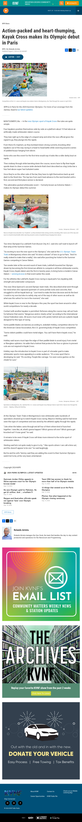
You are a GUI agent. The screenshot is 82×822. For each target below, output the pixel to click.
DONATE (73, 3)
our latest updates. (25, 110)
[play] (6, 10)
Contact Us (50, 791)
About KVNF (35, 791)
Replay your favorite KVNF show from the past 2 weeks (41, 688)
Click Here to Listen (41, 693)
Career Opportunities (38, 796)
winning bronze (18, 274)
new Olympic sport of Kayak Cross (42, 121)
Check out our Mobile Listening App (70, 791)
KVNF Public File (52, 796)
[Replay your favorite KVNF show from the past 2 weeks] (41, 654)
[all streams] (79, 10)
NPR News (6, 23)
